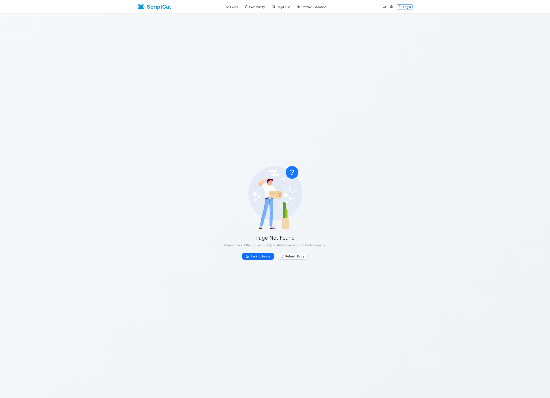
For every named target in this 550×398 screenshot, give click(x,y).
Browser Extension (313, 7)
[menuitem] (232, 7)
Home (234, 7)
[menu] (276, 7)
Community (257, 7)
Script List (283, 7)
